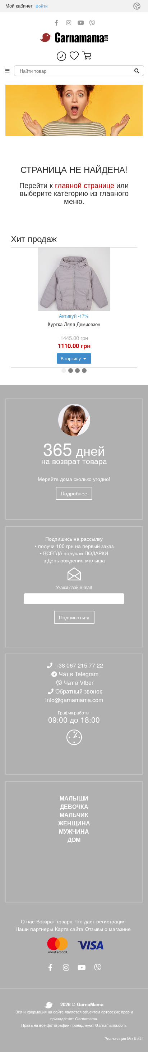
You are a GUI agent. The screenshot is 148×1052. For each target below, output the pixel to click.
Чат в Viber (78, 682)
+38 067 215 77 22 (79, 665)
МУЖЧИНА (74, 831)
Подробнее (74, 493)
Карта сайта (69, 928)
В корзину (71, 358)
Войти (42, 6)
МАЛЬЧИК (74, 815)
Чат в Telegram (78, 674)
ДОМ (74, 840)
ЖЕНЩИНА (74, 823)
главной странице (84, 185)
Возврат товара (54, 921)
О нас (27, 921)
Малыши (74, 798)
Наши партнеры (34, 928)
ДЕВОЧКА (74, 807)
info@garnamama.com (74, 700)
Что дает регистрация (100, 921)
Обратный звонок (78, 691)
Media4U (135, 1038)
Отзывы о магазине (108, 928)
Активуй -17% (74, 315)
